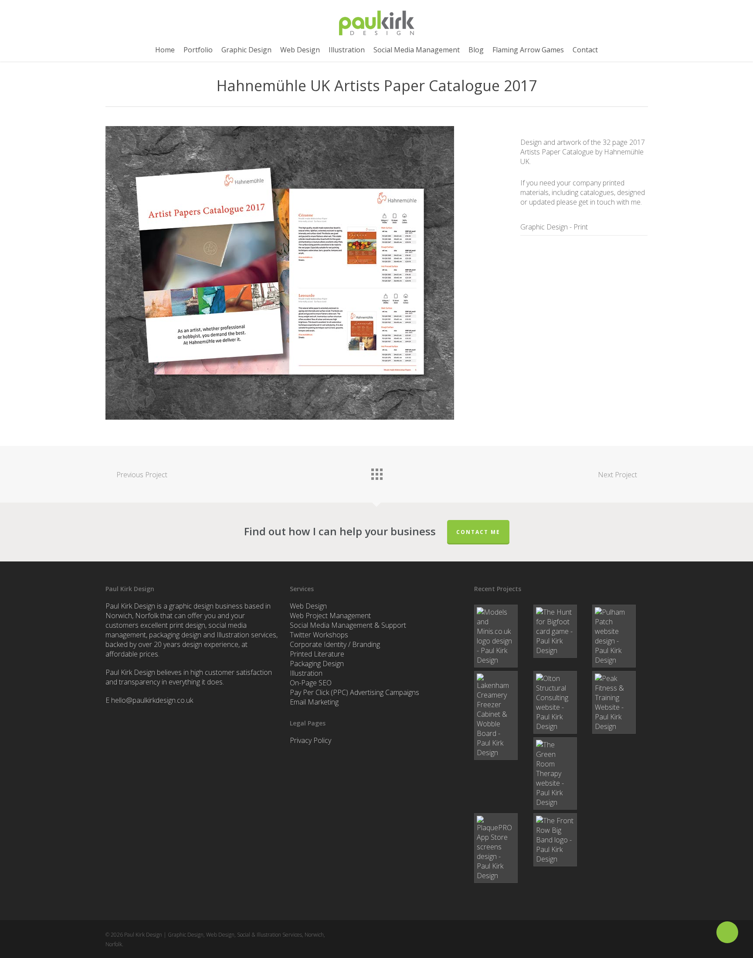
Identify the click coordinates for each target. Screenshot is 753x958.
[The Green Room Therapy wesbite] (561, 773)
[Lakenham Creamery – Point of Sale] (501, 715)
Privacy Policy (310, 740)
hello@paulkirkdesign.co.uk (152, 700)
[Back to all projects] (376, 472)
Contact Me (478, 532)
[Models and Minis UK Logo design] (501, 636)
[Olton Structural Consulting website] (561, 702)
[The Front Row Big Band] (561, 839)
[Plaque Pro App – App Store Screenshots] (501, 848)
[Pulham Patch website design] (620, 636)
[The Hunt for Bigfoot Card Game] (561, 631)
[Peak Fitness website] (620, 702)
